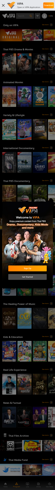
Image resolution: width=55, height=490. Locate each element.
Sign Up (27, 268)
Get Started (27, 277)
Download (48, 5)
